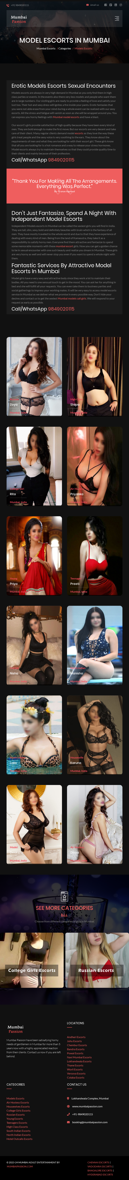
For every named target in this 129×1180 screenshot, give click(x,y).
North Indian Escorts (19, 1134)
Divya (74, 852)
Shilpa (74, 404)
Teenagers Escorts (17, 1122)
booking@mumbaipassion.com (90, 1122)
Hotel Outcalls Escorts (19, 1138)
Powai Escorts (75, 1053)
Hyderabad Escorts (100, 1174)
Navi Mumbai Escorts (79, 1057)
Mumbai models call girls (72, 298)
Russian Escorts (16, 1114)
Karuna (75, 763)
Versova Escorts (76, 1073)
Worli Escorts (75, 1069)
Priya (13, 584)
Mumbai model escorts (66, 117)
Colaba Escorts (75, 1077)
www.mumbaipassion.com (87, 1106)
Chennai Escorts (98, 1162)
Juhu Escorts (74, 1041)
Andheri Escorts (76, 1037)
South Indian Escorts (18, 1130)
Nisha (14, 673)
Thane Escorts (75, 1065)
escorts (79, 133)
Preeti (74, 584)
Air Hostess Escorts (18, 1102)
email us (94, 4)
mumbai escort (64, 246)
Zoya (13, 404)
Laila (13, 763)
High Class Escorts (17, 1126)
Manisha (76, 673)
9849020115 (61, 160)
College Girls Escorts (18, 1110)
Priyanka (76, 494)
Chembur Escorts (77, 1045)
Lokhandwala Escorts (79, 1061)
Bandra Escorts (75, 1049)
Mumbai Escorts (46, 48)
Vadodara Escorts (100, 1166)
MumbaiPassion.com (20, 1166)
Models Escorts (15, 1098)
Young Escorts (15, 1118)
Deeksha (16, 852)
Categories (64, 48)
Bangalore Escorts (100, 1170)
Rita (13, 494)
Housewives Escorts (18, 1106)
